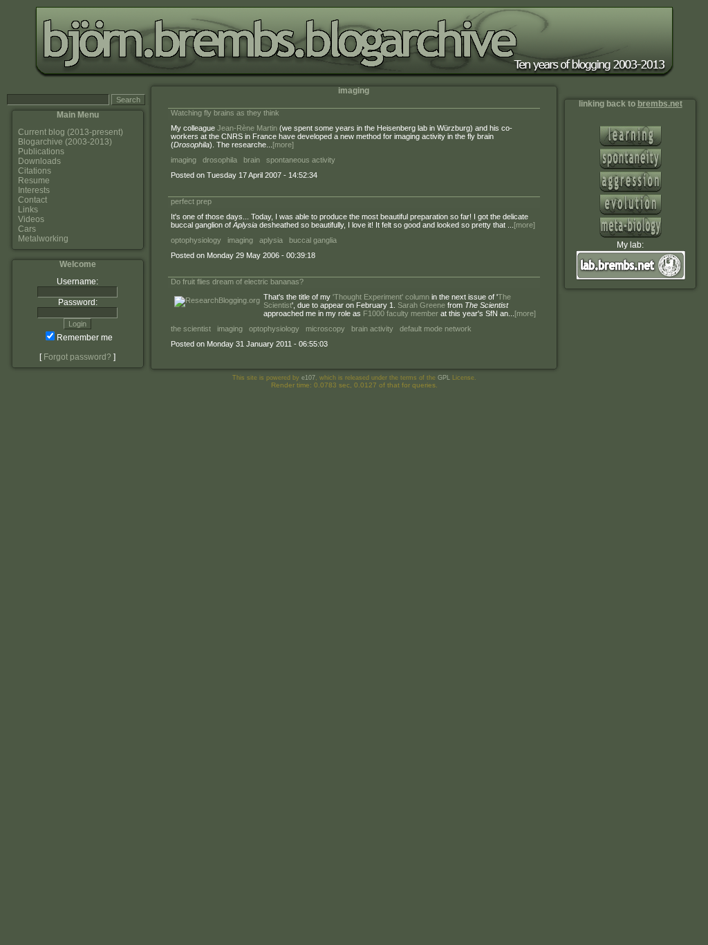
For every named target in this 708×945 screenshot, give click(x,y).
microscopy (325, 328)
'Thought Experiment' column (381, 297)
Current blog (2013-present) (70, 132)
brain (251, 160)
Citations (34, 171)
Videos (31, 219)
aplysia (271, 240)
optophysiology (196, 240)
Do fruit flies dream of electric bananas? (237, 281)
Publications (41, 151)
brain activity (372, 328)
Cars (27, 229)
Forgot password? (77, 357)
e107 (308, 377)
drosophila (220, 160)
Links (28, 209)
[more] (283, 144)
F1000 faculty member (400, 313)
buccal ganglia (313, 240)
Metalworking (43, 239)
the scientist (191, 328)
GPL (444, 377)
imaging (183, 160)
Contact (32, 200)
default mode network (436, 328)
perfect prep (191, 201)
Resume (34, 180)
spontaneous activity (300, 160)
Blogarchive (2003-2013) (65, 142)
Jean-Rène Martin (247, 128)
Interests (34, 190)
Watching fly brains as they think (225, 113)
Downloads (39, 161)
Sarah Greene (421, 305)
